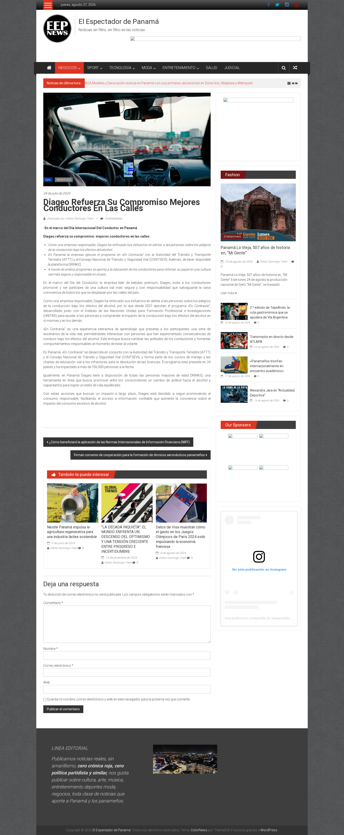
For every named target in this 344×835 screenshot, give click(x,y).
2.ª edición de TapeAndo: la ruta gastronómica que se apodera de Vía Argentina (270, 312)
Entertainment (232, 236)
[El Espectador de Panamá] (49, 68)
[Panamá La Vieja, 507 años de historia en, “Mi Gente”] (258, 212)
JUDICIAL (232, 68)
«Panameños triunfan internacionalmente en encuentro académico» (267, 366)
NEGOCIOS (68, 68)
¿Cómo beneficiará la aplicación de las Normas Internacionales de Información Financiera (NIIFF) (119, 442)
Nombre (50, 649)
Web (46, 682)
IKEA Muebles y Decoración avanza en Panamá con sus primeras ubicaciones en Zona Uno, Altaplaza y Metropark (169, 83)
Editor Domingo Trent (63, 548)
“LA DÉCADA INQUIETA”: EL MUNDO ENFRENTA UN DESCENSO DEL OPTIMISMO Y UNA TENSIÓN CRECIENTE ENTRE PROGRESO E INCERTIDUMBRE (125, 539)
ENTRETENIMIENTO (179, 68)
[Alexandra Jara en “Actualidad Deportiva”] (234, 394)
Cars (48, 179)
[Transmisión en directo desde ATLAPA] (234, 340)
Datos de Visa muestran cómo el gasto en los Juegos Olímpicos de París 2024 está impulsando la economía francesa (180, 537)
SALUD (211, 68)
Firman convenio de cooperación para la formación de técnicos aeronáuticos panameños (139, 455)
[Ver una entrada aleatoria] (295, 67)
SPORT (93, 68)
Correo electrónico (58, 665)
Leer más (228, 293)
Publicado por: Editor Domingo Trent (70, 218)
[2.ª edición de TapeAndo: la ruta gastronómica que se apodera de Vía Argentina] (234, 311)
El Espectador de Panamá (119, 21)
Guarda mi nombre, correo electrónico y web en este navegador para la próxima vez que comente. (118, 699)
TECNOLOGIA (120, 68)
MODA (147, 68)
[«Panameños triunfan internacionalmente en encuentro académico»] (234, 365)
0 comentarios (113, 218)
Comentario (53, 603)
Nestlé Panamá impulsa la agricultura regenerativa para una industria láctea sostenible (72, 532)
